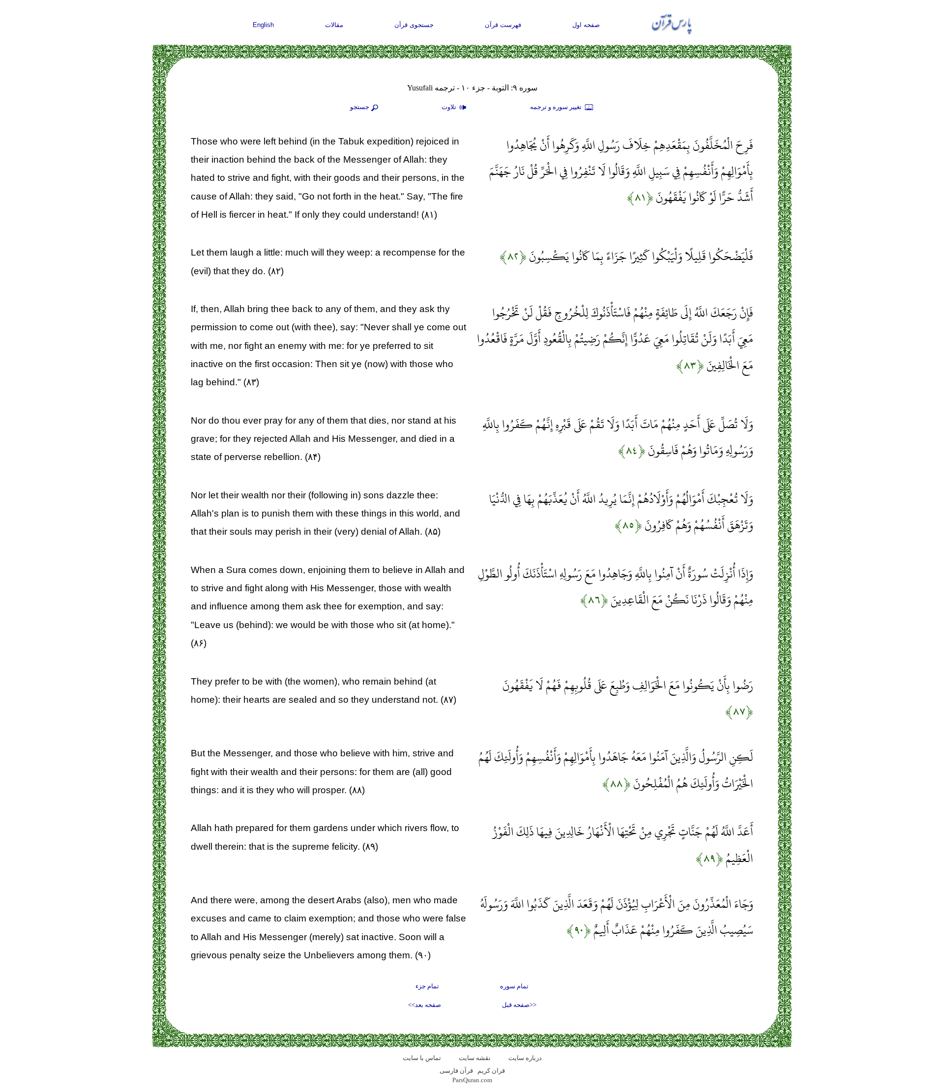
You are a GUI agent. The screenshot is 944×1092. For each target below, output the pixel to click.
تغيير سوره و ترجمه (556, 107)
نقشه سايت (475, 1058)
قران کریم (491, 1070)
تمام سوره (514, 986)
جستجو (359, 107)
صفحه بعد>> (424, 1004)
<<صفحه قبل (519, 1004)
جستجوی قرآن (414, 25)
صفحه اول (586, 25)
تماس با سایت (422, 1058)
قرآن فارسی (456, 1070)
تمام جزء (427, 986)
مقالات (334, 25)
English (263, 25)
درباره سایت (525, 1058)
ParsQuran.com (472, 1080)
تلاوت (450, 107)
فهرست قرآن (503, 25)
